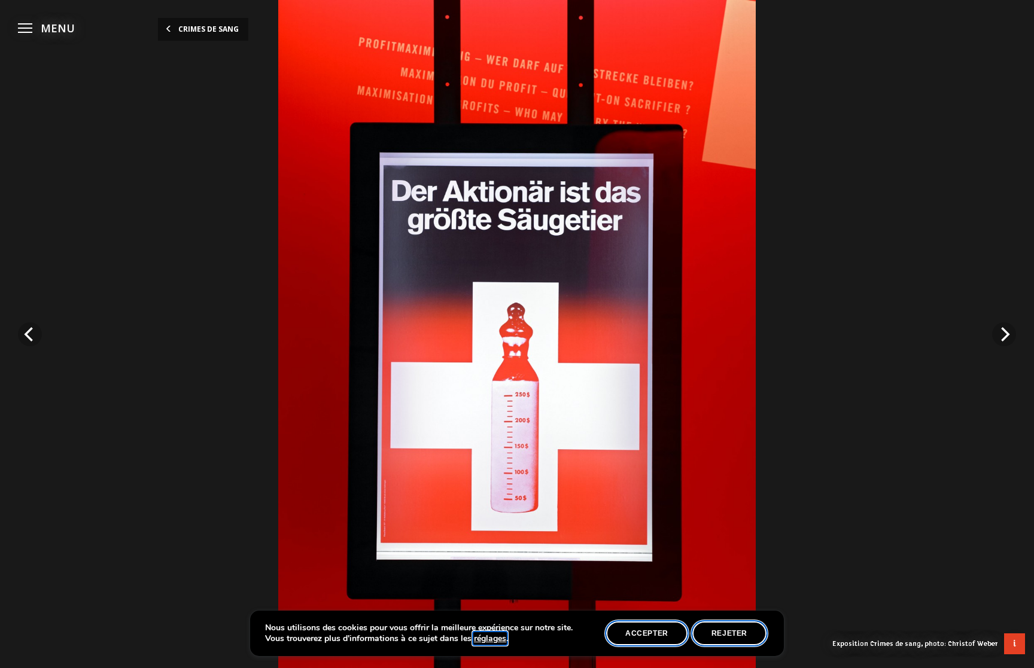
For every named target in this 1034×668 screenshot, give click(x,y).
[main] (517, 334)
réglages (490, 638)
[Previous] (30, 334)
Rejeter (729, 633)
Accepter (646, 633)
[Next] (1004, 334)
